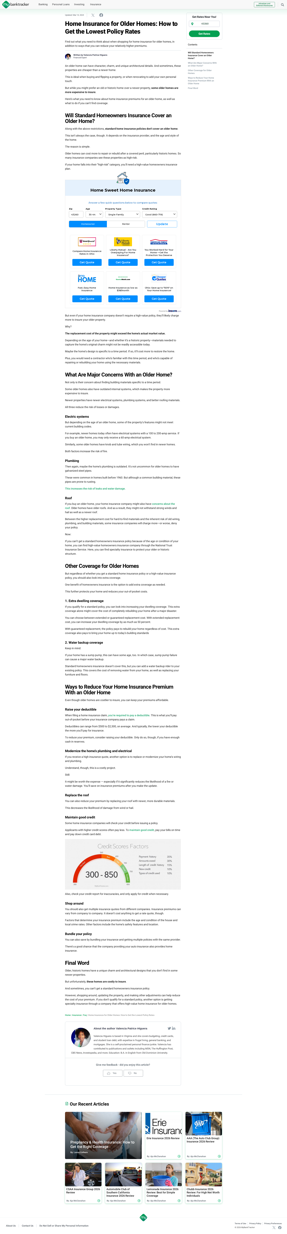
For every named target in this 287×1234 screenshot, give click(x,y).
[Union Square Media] (87, 278)
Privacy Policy (255, 1223)
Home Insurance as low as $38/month (123, 289)
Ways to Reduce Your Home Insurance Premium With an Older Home (201, 81)
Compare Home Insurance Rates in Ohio (86, 252)
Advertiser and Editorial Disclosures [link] (264, 5)
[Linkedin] (173, 1028)
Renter (126, 224)
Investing (79, 4)
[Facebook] (280, 1227)
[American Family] (159, 241)
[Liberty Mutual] (123, 241)
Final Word (193, 88)
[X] (274, 1227)
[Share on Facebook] (101, 15)
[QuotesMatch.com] (123, 278)
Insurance (95, 4)
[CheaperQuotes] (159, 278)
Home (68, 1015)
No (135, 1073)
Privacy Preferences (273, 1223)
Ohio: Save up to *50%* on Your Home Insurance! (159, 289)
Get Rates (204, 33)
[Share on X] (92, 15)
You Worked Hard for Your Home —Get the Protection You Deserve (159, 253)
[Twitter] (170, 1028)
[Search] (282, 4)
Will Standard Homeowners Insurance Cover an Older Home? (201, 55)
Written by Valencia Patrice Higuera (90, 55)
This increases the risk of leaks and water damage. (95, 488)
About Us (11, 1225)
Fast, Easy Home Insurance (87, 289)
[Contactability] (87, 241)
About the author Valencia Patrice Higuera (120, 1028)
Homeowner (88, 224)
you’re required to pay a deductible (128, 715)
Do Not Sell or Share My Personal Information (63, 1225)
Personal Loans (61, 4)
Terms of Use (240, 1223)
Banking (43, 4)
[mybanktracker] (14, 4)
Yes (114, 1073)
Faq (85, 1015)
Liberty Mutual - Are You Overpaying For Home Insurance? (123, 253)
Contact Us (27, 1225)
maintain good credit (141, 830)
